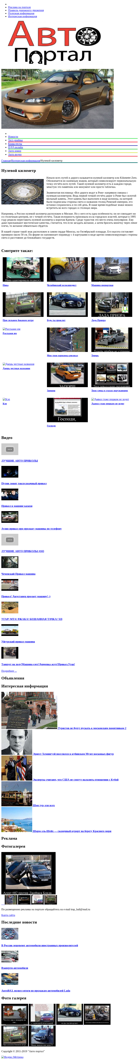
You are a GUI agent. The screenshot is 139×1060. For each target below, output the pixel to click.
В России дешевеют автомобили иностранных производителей (39, 945)
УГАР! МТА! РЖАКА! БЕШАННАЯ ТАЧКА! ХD (31, 619)
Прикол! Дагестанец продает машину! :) (25, 596)
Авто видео (15, 154)
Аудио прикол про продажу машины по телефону (31, 528)
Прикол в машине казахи (16, 506)
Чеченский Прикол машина (18, 573)
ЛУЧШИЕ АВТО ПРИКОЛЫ (19, 460)
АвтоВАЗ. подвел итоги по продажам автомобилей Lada (35, 990)
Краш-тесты (15, 143)
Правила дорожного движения (26, 10)
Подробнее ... (9, 670)
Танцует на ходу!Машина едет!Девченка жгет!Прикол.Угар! (38, 664)
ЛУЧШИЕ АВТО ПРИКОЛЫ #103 (22, 551)
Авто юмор (14, 150)
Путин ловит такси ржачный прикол (24, 483)
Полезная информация (21, 13)
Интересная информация (22, 16)
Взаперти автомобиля (14, 968)
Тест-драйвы (15, 140)
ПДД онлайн (15, 147)
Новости (13, 136)
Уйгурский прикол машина (18, 641)
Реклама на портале (19, 7)
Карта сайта (8, 915)
